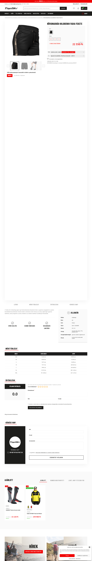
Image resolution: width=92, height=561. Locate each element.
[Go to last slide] (8, 66)
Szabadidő (77, 325)
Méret (50, 36)
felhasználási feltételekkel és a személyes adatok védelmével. (48, 452)
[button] (89, 547)
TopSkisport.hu (8, 17)
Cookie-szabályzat (72, 558)
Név (29, 398)
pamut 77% (80, 331)
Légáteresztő (82, 334)
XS (72, 328)
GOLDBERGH (64, 63)
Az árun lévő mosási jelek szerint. (77, 338)
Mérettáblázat (34, 305)
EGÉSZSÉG (43, 13)
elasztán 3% (74, 331)
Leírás (16, 305)
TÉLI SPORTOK (18, 13)
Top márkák (50, 13)
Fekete (73, 322)
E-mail (59, 398)
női (72, 320)
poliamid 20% (75, 332)
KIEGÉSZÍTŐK (36, 13)
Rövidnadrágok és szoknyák (35, 17)
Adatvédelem (78, 558)
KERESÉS (63, 8)
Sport (73, 325)
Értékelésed (31, 390)
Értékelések (54, 305)
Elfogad (67, 555)
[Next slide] (43, 66)
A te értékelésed (32, 386)
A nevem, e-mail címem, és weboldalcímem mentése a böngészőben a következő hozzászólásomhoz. (50, 404)
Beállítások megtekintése (83, 555)
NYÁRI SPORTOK (27, 13)
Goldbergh (74, 317)
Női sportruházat (22, 17)
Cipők (12, 13)
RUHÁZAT (7, 13)
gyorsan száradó (75, 334)
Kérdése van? (74, 305)
